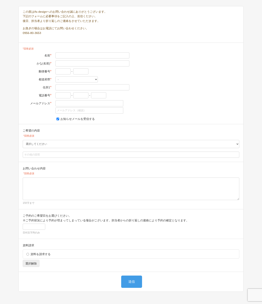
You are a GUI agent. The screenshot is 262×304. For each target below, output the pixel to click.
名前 (47, 55)
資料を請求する (40, 254)
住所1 (47, 87)
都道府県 (45, 79)
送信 (131, 281)
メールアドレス (40, 103)
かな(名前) (44, 63)
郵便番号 (45, 71)
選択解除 (31, 263)
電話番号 (45, 95)
